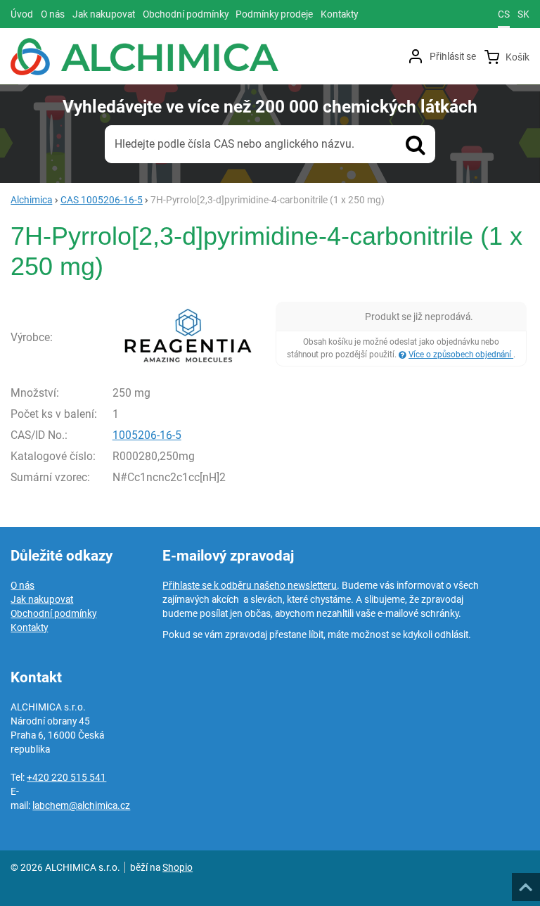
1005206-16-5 (146, 435)
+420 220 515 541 (66, 777)
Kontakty (29, 627)
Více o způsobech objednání (461, 354)
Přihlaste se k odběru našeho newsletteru (249, 585)
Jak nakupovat (42, 599)
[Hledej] (416, 144)
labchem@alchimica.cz (81, 805)
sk (523, 14)
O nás (22, 585)
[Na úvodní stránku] (144, 56)
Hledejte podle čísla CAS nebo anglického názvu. (234, 144)
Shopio (177, 867)
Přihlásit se (453, 56)
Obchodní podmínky (53, 613)
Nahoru (527, 882)
